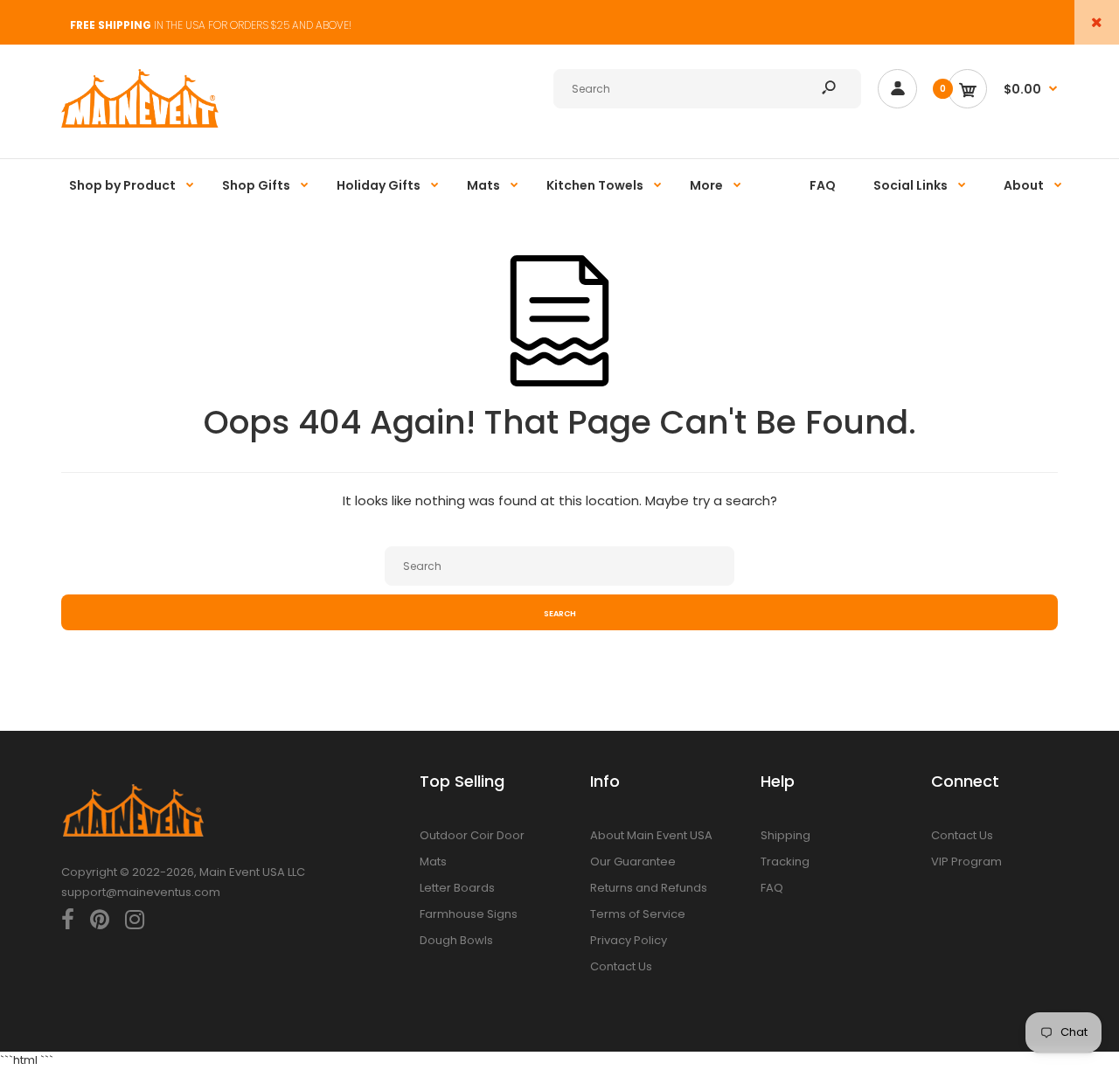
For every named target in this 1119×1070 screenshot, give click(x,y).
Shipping (785, 835)
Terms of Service (637, 914)
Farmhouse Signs (469, 914)
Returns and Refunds (648, 887)
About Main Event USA (651, 835)
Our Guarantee (633, 861)
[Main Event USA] (140, 123)
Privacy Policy (628, 940)
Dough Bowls (456, 940)
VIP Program (966, 861)
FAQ (772, 887)
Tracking (785, 861)
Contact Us (621, 966)
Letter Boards (457, 887)
